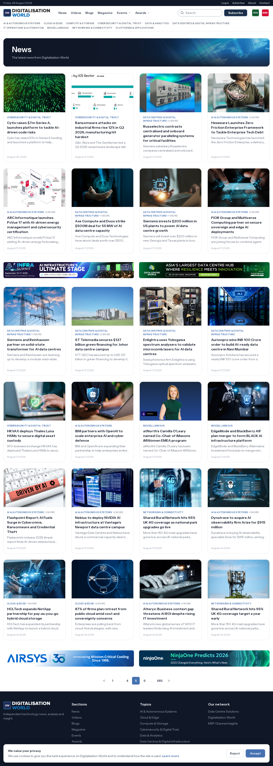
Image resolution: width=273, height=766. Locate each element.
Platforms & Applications (135, 27)
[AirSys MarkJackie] (68, 658)
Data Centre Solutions (223, 711)
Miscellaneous (58, 27)
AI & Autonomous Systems (21, 23)
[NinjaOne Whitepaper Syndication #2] (204, 658)
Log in (225, 2)
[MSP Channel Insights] (265, 13)
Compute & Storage (80, 23)
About (252, 2)
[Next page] (169, 681)
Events (122, 13)
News (62, 13)
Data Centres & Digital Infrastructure (201, 23)
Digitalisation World (221, 717)
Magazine (105, 13)
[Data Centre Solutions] (255, 13)
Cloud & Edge (53, 23)
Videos (76, 13)
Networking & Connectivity (92, 27)
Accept (255, 753)
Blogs (89, 13)
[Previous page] (104, 681)
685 (160, 681)
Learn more (170, 756)
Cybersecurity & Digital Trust (120, 23)
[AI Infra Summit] (68, 270)
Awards (140, 13)
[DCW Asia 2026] (204, 270)
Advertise (238, 2)
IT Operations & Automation (23, 27)
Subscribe (235, 13)
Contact (264, 2)
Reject (235, 753)
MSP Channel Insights (223, 723)
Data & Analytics (157, 23)
